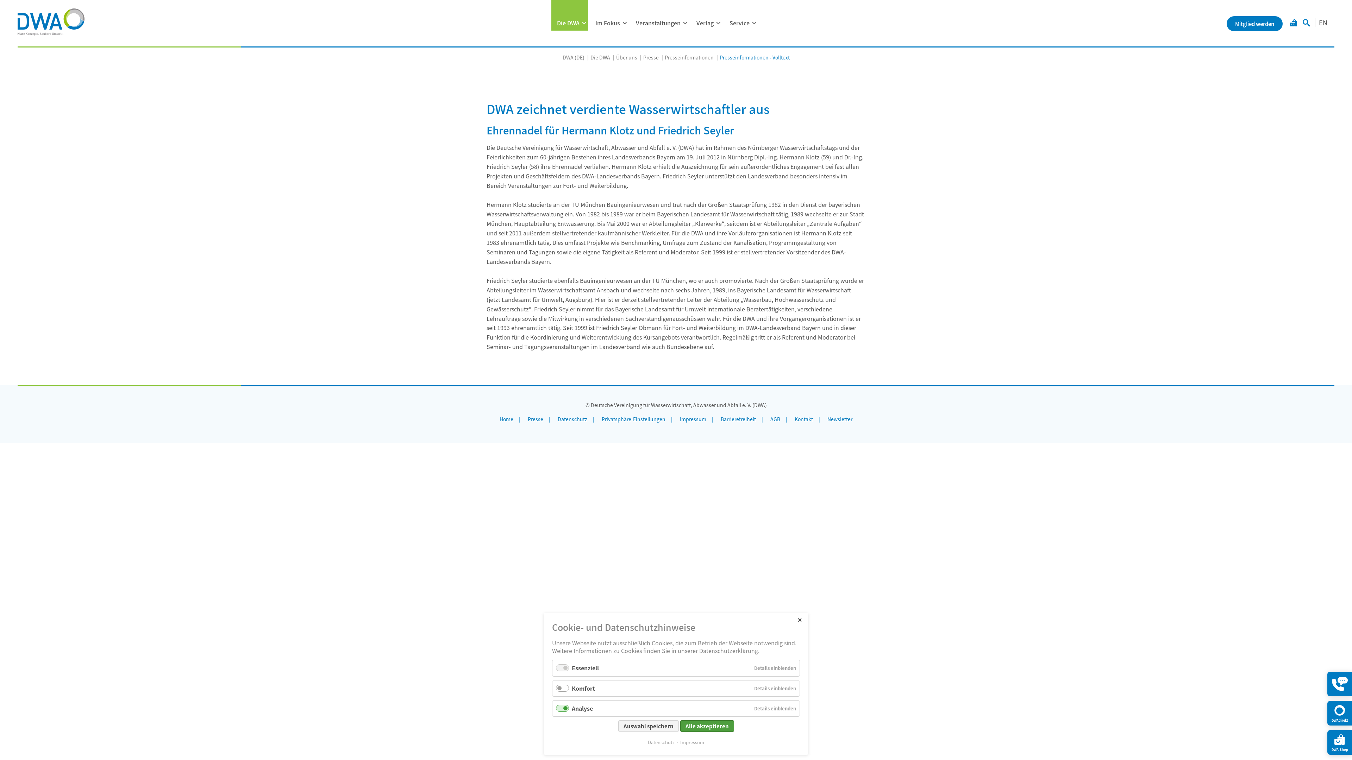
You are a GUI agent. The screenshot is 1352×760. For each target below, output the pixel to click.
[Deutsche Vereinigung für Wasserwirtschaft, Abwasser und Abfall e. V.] (51, 21)
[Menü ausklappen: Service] (754, 23)
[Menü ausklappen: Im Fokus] (624, 23)
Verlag (705, 23)
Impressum (692, 742)
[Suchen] (1306, 23)
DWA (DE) (573, 57)
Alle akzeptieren (707, 726)
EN (1323, 22)
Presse (651, 57)
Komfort (583, 688)
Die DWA (568, 23)
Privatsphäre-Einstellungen (633, 419)
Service (740, 23)
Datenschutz (661, 742)
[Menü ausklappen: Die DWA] (584, 23)
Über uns (626, 57)
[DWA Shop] (1293, 23)
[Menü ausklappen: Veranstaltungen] (685, 23)
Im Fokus (607, 23)
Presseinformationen (689, 57)
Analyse (582, 708)
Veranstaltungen (658, 23)
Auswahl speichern (649, 726)
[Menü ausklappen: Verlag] (718, 23)
